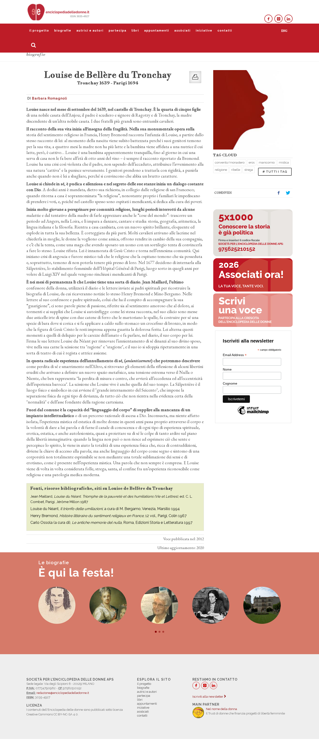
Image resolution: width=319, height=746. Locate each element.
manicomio (267, 162)
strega (248, 169)
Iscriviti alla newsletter (208, 696)
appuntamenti (156, 30)
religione (221, 169)
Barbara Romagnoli (49, 98)
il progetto (39, 30)
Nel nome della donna (221, 709)
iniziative (204, 30)
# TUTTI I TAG (274, 171)
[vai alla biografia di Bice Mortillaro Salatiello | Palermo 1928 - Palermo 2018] (108, 605)
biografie (62, 30)
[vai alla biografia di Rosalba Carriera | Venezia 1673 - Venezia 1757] (57, 605)
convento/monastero (230, 162)
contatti (224, 30)
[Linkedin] (288, 19)
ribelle (235, 169)
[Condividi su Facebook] (278, 193)
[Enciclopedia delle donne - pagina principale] (58, 11)
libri (135, 30)
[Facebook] (268, 19)
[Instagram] (278, 19)
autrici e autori (89, 30)
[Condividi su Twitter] (288, 193)
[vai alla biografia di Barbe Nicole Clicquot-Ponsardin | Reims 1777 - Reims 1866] (262, 605)
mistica (284, 162)
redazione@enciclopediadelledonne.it (62, 693)
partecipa (117, 30)
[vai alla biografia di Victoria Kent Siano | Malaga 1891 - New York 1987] (159, 605)
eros (252, 162)
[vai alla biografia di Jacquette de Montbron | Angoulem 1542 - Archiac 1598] (211, 605)
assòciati (182, 30)
